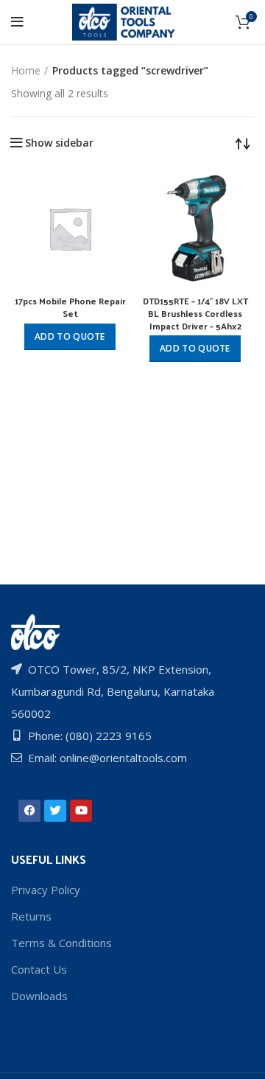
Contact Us (39, 969)
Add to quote (70, 336)
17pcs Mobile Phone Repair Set (70, 307)
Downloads (39, 995)
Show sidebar (59, 143)
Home (25, 70)
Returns (31, 916)
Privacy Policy (45, 889)
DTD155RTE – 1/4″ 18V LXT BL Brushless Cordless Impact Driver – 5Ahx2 (195, 313)
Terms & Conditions (61, 942)
